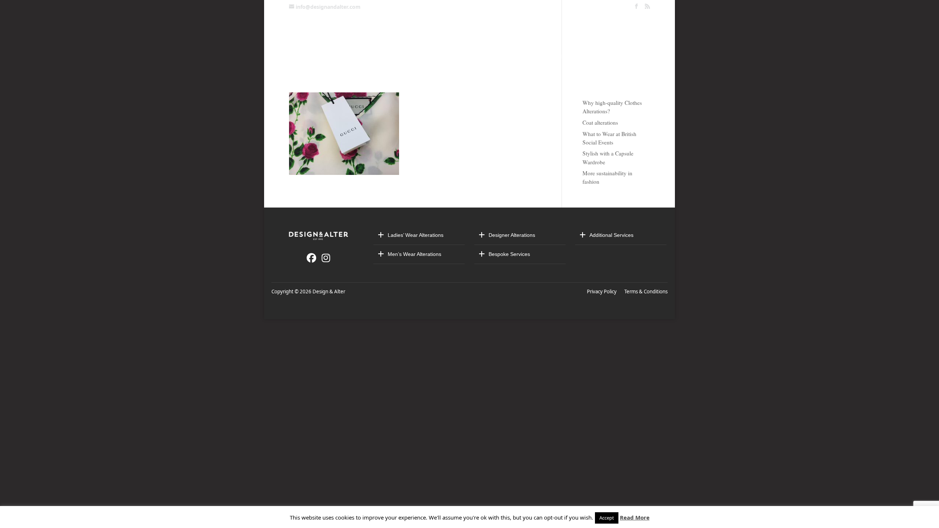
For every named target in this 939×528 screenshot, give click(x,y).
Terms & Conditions (646, 291)
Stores (597, 56)
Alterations (396, 56)
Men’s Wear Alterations (414, 254)
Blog (632, 56)
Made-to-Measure (524, 56)
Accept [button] (606, 517)
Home (307, 56)
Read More (635, 517)
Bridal (440, 56)
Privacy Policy (603, 291)
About (472, 56)
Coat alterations (600, 122)
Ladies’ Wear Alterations (415, 235)
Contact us (344, 56)
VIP (571, 56)
